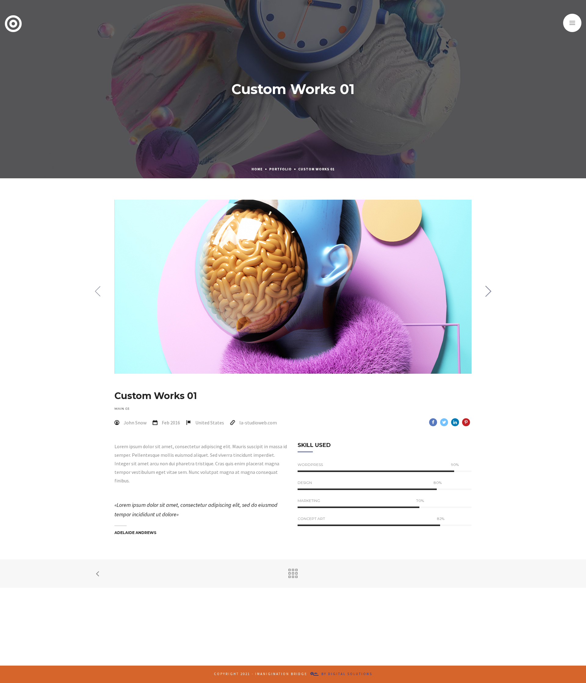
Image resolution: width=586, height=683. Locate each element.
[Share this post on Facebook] (433, 422)
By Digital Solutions (346, 674)
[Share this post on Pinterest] (466, 422)
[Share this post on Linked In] (455, 422)
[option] (293, 287)
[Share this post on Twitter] (444, 422)
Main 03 (121, 409)
